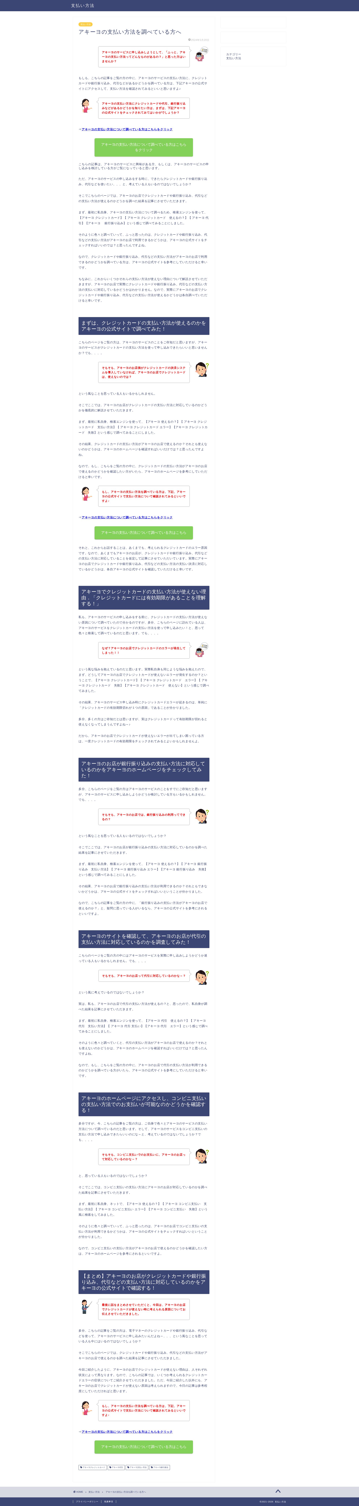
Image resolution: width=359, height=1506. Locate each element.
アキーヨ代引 (117, 1467)
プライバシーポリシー (87, 1501)
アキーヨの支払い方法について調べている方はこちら (144, 533)
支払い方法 (83, 5)
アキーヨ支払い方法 (138, 1467)
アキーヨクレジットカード (93, 1467)
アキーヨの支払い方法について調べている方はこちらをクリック (127, 129)
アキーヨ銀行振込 (160, 1467)
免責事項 (108, 1501)
